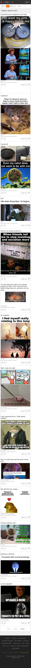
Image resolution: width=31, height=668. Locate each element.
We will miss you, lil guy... (10, 489)
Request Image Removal (22, 645)
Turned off (4, 144)
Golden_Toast (4, 407)
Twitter (9, 652)
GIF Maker (14, 638)
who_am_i (3, 189)
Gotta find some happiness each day (14, 14)
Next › (22, 629)
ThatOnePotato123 (5, 619)
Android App (16, 652)
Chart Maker (26, 640)
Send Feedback (15, 648)
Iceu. (3, 221)
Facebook (4, 652)
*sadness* (4, 96)
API (8, 645)
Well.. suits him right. (8, 368)
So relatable (5, 315)
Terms (4, 645)
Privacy (27, 643)
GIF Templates (18, 640)
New (11, 6)
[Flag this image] (29, 84)
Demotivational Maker (7, 643)
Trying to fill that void (8, 523)
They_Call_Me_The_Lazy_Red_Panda (8, 513)
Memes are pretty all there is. (11, 231)
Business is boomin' (8, 554)
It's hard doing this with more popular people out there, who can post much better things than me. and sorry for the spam (15, 287)
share (22, 84)
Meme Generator (22, 638)
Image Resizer (16, 643)
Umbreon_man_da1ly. (5, 479)
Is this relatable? (6, 584)
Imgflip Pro (7, 638)
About (23, 643)
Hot (8, 6)
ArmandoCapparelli (5, 574)
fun (2, 6)
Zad (2, 198)
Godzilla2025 (4, 450)
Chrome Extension (24, 652)
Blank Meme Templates (7, 640)
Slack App (13, 645)
